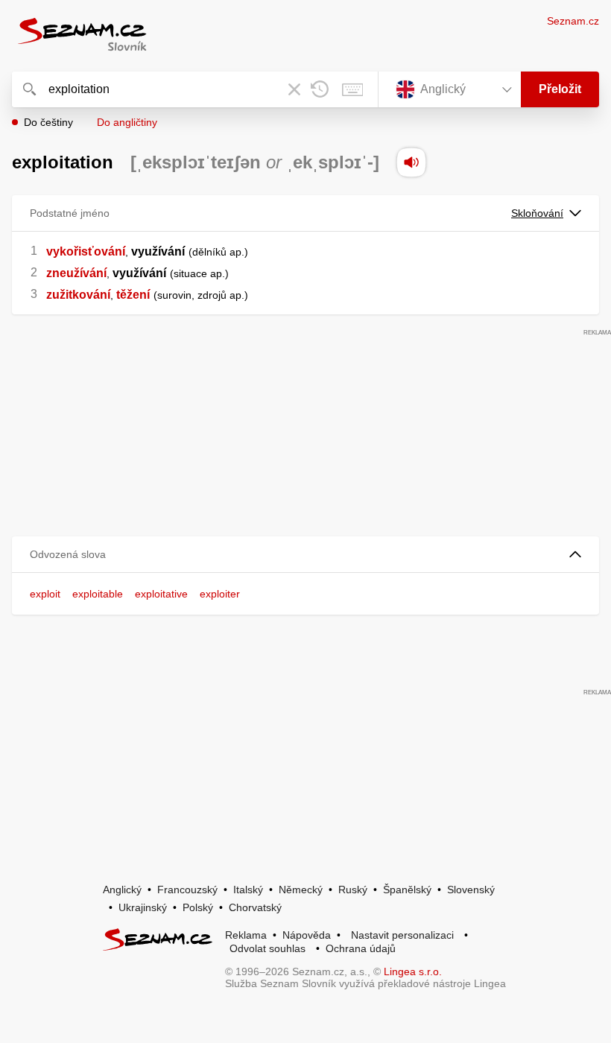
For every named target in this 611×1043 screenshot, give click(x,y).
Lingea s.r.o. (413, 971)
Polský (198, 907)
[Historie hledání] (319, 89)
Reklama (246, 935)
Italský (248, 889)
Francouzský (187, 889)
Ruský (352, 889)
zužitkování (78, 294)
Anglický (122, 889)
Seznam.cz (573, 21)
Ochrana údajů (361, 948)
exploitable (97, 594)
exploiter (220, 594)
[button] (305, 554)
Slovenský (471, 889)
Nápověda (306, 935)
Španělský (407, 889)
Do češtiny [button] (48, 122)
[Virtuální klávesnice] (352, 89)
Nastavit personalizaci (402, 935)
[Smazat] (294, 89)
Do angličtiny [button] (127, 122)
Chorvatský (255, 907)
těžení (133, 294)
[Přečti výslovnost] (411, 162)
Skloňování (537, 213)
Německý (301, 889)
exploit (45, 594)
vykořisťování (85, 251)
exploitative (161, 594)
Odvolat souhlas (267, 948)
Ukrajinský (142, 907)
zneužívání (76, 273)
